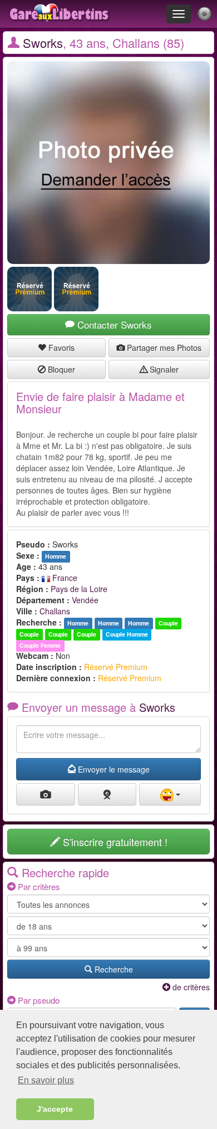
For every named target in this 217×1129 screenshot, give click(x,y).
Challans (55, 611)
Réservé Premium (115, 666)
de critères (190, 987)
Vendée (85, 599)
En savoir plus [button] (46, 1080)
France (63, 577)
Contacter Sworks (113, 324)
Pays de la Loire (79, 588)
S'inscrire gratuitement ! (113, 841)
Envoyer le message (113, 769)
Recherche (112, 969)
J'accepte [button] (55, 1108)
